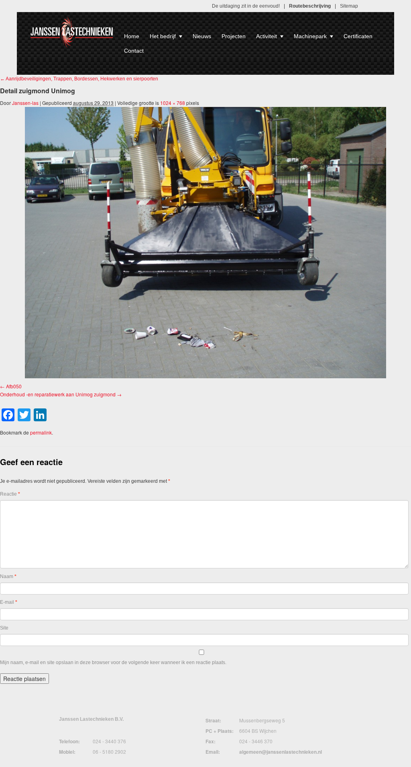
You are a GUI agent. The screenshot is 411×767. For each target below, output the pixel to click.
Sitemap (349, 6)
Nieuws (202, 36)
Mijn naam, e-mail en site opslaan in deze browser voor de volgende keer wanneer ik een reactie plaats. (113, 662)
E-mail (8, 602)
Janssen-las (25, 102)
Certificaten (358, 36)
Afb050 (14, 386)
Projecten (234, 36)
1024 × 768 (172, 102)
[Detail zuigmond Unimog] (205, 242)
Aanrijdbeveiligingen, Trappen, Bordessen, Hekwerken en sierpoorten (79, 79)
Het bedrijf (163, 36)
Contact (134, 50)
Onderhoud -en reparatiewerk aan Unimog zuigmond (58, 394)
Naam (8, 576)
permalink (41, 432)
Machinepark (310, 36)
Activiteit (266, 36)
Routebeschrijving (310, 6)
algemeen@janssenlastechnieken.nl (280, 751)
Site (4, 628)
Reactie (10, 494)
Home (131, 36)
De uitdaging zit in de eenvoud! (246, 6)
